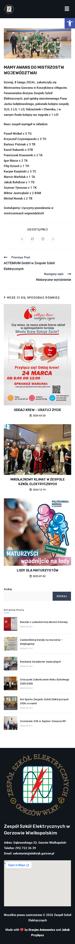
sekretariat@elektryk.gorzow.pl (33, 853)
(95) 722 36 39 (25, 848)
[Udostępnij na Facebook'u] (32, 239)
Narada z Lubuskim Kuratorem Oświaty (44, 622)
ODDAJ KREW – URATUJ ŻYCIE (37, 410)
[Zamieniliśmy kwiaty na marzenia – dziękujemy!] (10, 644)
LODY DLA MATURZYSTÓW (37, 570)
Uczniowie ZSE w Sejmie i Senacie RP (43, 721)
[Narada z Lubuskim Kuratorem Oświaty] (10, 624)
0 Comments (41, 627)
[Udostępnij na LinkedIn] (43, 239)
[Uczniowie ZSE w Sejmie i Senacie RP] (10, 723)
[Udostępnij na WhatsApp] (53, 239)
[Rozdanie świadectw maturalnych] (10, 663)
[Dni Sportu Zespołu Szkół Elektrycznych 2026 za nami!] (10, 703)
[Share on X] (22, 239)
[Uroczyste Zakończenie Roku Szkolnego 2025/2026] (10, 683)
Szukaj (8, 589)
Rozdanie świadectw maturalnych (40, 661)
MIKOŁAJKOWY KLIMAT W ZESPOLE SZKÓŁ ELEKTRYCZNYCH (37, 482)
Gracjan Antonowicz (41, 930)
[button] (70, 23)
